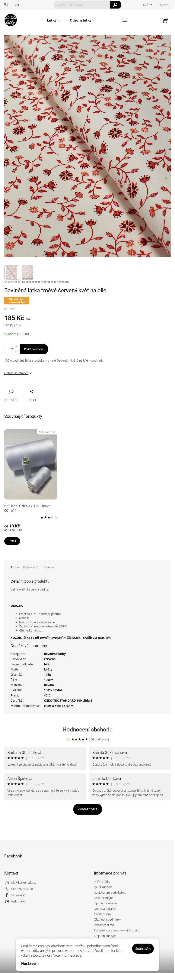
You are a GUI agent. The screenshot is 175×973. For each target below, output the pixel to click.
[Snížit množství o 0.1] (16, 351)
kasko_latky (18, 901)
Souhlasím (143, 948)
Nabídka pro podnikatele (110, 892)
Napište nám (102, 914)
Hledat (115, 5)
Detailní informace (16, 373)
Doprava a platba (105, 909)
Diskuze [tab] (49, 567)
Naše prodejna (103, 898)
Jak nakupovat (103, 887)
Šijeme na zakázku (106, 903)
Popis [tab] (15, 567)
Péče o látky (102, 882)
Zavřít (30, 387)
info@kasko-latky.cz (23, 882)
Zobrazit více (87, 809)
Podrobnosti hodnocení (55, 282)
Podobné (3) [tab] (31, 567)
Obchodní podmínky (107, 919)
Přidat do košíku (34, 349)
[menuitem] (53, 20)
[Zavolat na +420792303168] (9, 4)
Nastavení (30, 963)
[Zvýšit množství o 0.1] (16, 346)
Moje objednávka (105, 936)
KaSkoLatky (18, 895)
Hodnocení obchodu (87, 729)
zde (78, 955)
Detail (12, 541)
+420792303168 (22, 889)
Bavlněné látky (55, 654)
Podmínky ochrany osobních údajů (116, 930)
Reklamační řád (104, 925)
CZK (146, 5)
